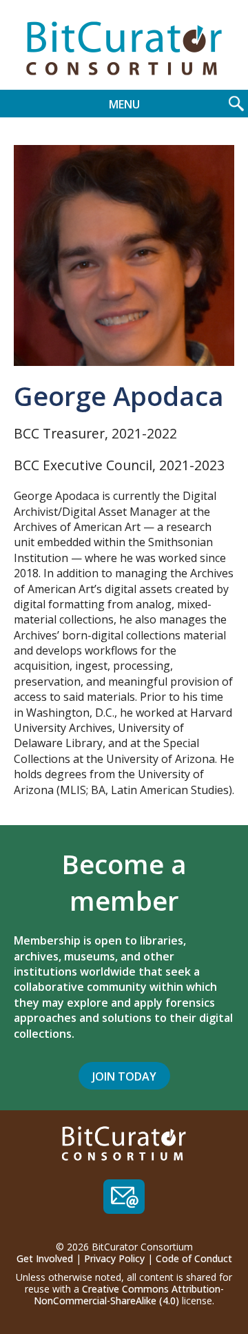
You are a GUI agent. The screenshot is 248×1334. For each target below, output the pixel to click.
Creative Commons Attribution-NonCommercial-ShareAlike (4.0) (129, 1294)
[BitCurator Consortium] (124, 48)
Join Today (124, 1076)
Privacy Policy (114, 1258)
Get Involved (45, 1258)
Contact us (124, 1196)
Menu (124, 104)
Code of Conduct (194, 1258)
